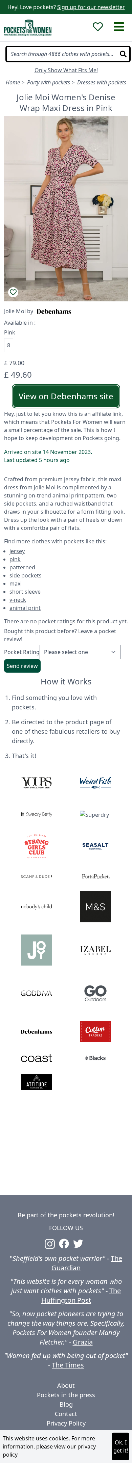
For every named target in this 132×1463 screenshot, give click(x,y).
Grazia (83, 1342)
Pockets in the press (66, 1395)
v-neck (17, 599)
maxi (15, 583)
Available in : (20, 322)
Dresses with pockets (101, 82)
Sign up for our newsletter (91, 7)
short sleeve (25, 591)
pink (15, 559)
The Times (68, 1365)
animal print (25, 608)
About (66, 1385)
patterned (22, 567)
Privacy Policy (66, 1423)
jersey (17, 551)
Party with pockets (48, 82)
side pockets (25, 575)
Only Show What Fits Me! (66, 70)
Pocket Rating (22, 652)
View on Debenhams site (66, 396)
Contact (66, 1414)
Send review (22, 666)
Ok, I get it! (120, 1446)
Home (13, 82)
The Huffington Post (81, 1295)
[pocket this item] (13, 292)
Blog (66, 1404)
